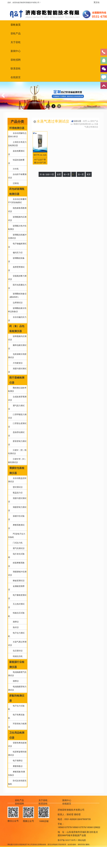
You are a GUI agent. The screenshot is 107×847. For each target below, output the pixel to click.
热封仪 (15, 627)
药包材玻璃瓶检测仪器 (16, 191)
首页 (85, 121)
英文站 (96, 2)
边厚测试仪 (17, 302)
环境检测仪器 (16, 128)
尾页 (89, 174)
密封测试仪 (17, 487)
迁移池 (15, 183)
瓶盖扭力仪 (17, 492)
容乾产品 (16, 33)
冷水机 (15, 168)
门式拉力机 (17, 542)
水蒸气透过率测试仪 (91, 125)
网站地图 (82, 840)
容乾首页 (16, 24)
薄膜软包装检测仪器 (16, 470)
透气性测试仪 (18, 548)
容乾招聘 (16, 59)
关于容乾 (16, 42)
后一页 (81, 174)
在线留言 (16, 77)
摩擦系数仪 (17, 766)
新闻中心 (16, 51)
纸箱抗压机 (17, 656)
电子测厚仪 (17, 760)
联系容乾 (16, 68)
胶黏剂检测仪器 (16, 698)
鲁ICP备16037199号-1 (67, 840)
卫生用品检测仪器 (16, 735)
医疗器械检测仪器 (16, 380)
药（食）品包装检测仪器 (16, 328)
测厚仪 (15, 621)
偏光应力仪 (17, 252)
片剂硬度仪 (17, 362)
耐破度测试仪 (18, 580)
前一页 (67, 174)
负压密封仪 (17, 650)
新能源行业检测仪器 (16, 664)
